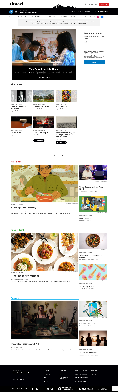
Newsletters (93, 4)
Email (85, 42)
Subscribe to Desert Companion (65, 378)
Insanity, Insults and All (25, 344)
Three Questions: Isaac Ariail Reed (91, 188)
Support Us (62, 370)
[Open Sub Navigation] (30, 16)
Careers (46, 381)
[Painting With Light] (93, 309)
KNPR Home (91, 17)
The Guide (64, 17)
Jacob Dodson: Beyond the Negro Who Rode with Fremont (65, 135)
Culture (56, 17)
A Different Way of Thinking (40, 134)
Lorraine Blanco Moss (84, 259)
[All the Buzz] (21, 122)
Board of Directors (80, 381)
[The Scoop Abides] (93, 272)
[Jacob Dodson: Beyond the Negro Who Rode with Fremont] (66, 122)
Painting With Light (87, 323)
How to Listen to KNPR (81, 377)
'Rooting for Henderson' (25, 275)
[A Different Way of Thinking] (43, 122)
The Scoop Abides (86, 286)
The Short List (62, 106)
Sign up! (94, 62)
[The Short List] (66, 96)
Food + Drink (46, 17)
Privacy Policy (30, 378)
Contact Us (47, 374)
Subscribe (72, 17)
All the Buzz (16, 133)
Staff (45, 377)
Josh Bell (13, 347)
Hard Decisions (85, 218)
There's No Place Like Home (43, 69)
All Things (36, 17)
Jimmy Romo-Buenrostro (17, 211)
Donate (104, 4)
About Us (46, 370)
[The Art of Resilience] (93, 338)
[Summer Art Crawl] (43, 96)
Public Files (94, 370)
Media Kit (93, 374)
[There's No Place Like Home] (44, 47)
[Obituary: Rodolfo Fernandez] (21, 96)
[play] (11, 12)
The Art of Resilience (88, 353)
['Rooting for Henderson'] (44, 252)
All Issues (25, 17)
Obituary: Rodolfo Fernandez (18, 107)
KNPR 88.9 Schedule (81, 370)
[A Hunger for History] (44, 183)
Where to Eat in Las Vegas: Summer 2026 (90, 256)
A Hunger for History (23, 207)
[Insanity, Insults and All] (44, 320)
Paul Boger (82, 220)
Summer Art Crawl (41, 106)
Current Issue (14, 17)
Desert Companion (16, 104)
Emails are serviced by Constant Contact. (94, 57)
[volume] (16, 11)
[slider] (18, 11)
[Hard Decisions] (93, 204)
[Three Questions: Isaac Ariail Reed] (93, 172)
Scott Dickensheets (84, 191)
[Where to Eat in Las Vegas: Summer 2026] (93, 241)
